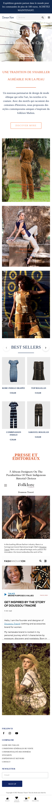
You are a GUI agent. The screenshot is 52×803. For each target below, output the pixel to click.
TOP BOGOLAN (38, 388)
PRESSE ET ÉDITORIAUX (26, 457)
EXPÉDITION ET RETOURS (13, 758)
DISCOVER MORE (26, 125)
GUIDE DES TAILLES (10, 745)
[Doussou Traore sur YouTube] (16, 734)
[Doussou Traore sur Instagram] (10, 734)
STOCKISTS (7, 755)
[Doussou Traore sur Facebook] (3, 734)
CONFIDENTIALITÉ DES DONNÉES (16, 752)
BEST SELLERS (26, 347)
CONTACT (6, 762)
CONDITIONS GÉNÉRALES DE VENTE (17, 748)
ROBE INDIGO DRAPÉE (13, 388)
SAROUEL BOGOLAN (38, 432)
